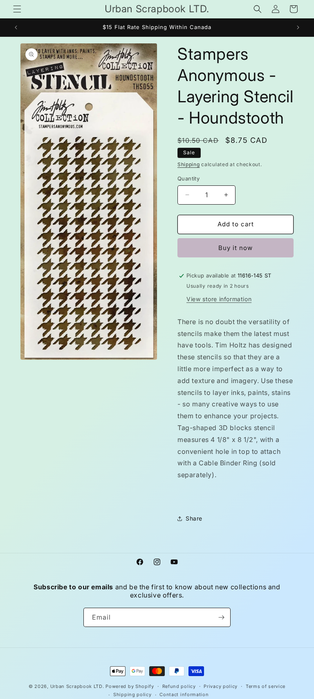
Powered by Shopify (129, 686)
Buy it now (235, 248)
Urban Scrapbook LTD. (77, 686)
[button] (17, 9)
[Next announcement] (298, 27)
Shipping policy (132, 694)
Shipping (188, 164)
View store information (218, 298)
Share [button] (194, 518)
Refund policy (179, 686)
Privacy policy (221, 686)
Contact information (184, 694)
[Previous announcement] (16, 27)
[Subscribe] (221, 617)
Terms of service (265, 686)
